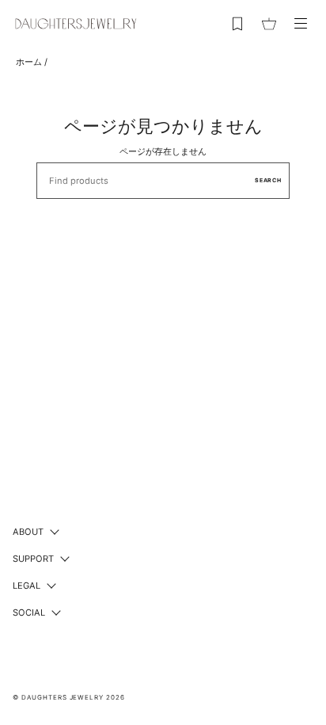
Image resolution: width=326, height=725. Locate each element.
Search (268, 180)
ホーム (29, 61)
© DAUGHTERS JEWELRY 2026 (69, 697)
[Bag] (269, 24)
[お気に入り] (237, 24)
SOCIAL (29, 612)
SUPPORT (33, 558)
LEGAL (26, 585)
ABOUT (28, 531)
